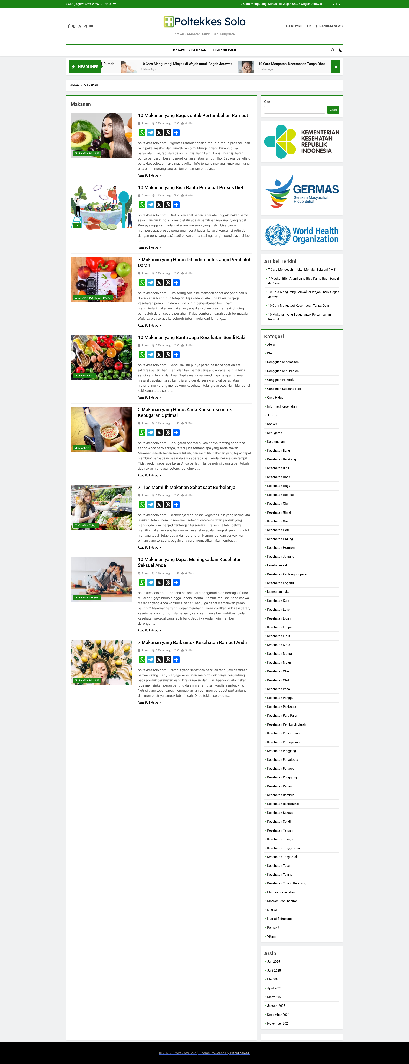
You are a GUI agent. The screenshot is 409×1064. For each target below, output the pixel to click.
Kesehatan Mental (280, 654)
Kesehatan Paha (278, 689)
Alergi (271, 345)
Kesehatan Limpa (279, 627)
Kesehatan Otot (278, 680)
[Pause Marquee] (335, 66)
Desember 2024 (278, 1015)
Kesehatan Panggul (280, 698)
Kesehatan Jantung (280, 557)
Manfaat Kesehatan (281, 892)
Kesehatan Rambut (86, 153)
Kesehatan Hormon (281, 548)
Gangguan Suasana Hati (284, 389)
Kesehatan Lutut (278, 636)
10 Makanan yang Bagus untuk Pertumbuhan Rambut (193, 115)
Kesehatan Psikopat (281, 769)
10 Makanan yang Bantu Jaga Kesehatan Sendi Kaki (191, 337)
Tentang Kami (224, 50)
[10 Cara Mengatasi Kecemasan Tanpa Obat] (203, 69)
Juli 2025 (273, 962)
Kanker (272, 424)
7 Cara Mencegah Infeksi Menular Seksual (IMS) (302, 269)
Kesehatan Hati (278, 530)
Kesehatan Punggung (282, 777)
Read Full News (148, 175)
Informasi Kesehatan (282, 406)
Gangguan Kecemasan (283, 362)
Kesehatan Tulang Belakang (286, 883)
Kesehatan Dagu (278, 486)
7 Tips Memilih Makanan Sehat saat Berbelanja (186, 487)
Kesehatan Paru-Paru (282, 715)
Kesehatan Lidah (279, 618)
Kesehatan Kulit (278, 601)
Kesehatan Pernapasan (283, 742)
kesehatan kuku (278, 592)
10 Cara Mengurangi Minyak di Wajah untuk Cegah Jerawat (280, 4)
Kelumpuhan (276, 442)
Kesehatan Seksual (87, 597)
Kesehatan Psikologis (282, 760)
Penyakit (273, 927)
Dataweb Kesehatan (189, 50)
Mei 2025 (273, 979)
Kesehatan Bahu (278, 451)
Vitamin (272, 936)
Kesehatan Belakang (281, 459)
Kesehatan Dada (278, 477)
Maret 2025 (275, 997)
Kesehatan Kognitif (280, 583)
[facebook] (68, 26)
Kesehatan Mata (278, 645)
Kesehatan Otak (278, 671)
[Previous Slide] (333, 4)
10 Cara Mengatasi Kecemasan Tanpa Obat (248, 64)
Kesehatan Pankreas (281, 707)
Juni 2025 (274, 971)
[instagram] (74, 26)
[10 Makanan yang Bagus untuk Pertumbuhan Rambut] (296, 69)
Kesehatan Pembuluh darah (93, 298)
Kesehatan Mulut (279, 663)
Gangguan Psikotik (280, 380)
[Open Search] (332, 50)
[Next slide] (340, 4)
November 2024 (278, 1023)
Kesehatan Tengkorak (282, 857)
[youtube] (91, 26)
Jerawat (272, 415)
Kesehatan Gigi (277, 503)
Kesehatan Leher (279, 609)
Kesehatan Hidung (280, 539)
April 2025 (274, 988)
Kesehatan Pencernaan (283, 733)
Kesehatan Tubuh (85, 525)
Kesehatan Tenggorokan (284, 848)
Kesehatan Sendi (279, 821)
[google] (85, 26)
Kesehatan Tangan (280, 830)
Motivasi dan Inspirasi (282, 901)
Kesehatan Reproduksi (283, 804)
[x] (80, 26)
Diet (76, 226)
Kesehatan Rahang (280, 786)
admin (145, 123)
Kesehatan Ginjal (279, 512)
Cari (267, 101)
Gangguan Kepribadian (283, 371)
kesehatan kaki (84, 375)
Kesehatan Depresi (280, 495)
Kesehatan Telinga (280, 839)
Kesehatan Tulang (279, 875)
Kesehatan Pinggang (281, 751)
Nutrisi (272, 910)
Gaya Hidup (275, 397)
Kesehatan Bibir (278, 468)
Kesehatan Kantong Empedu (287, 574)
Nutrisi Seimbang (279, 919)
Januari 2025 (276, 1006)
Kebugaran (81, 448)
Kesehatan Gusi (278, 521)
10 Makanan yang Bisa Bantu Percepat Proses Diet (190, 187)
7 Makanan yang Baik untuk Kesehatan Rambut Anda (192, 642)
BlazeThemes (239, 1053)
